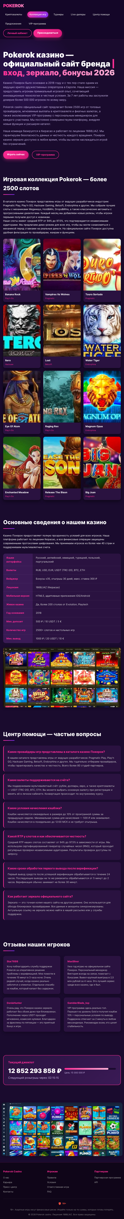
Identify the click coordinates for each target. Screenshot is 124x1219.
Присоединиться (47, 32)
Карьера (7, 1182)
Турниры (59, 14)
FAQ (49, 1191)
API (96, 1182)
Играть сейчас (16, 154)
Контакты (8, 1191)
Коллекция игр (37, 14)
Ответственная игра (58, 1187)
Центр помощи (101, 14)
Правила (51, 1177)
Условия (51, 1182)
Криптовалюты (13, 14)
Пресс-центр (10, 1187)
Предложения (13, 23)
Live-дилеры (78, 14)
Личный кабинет (17, 33)
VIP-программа (37, 23)
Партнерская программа (107, 1177)
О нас (6, 1177)
